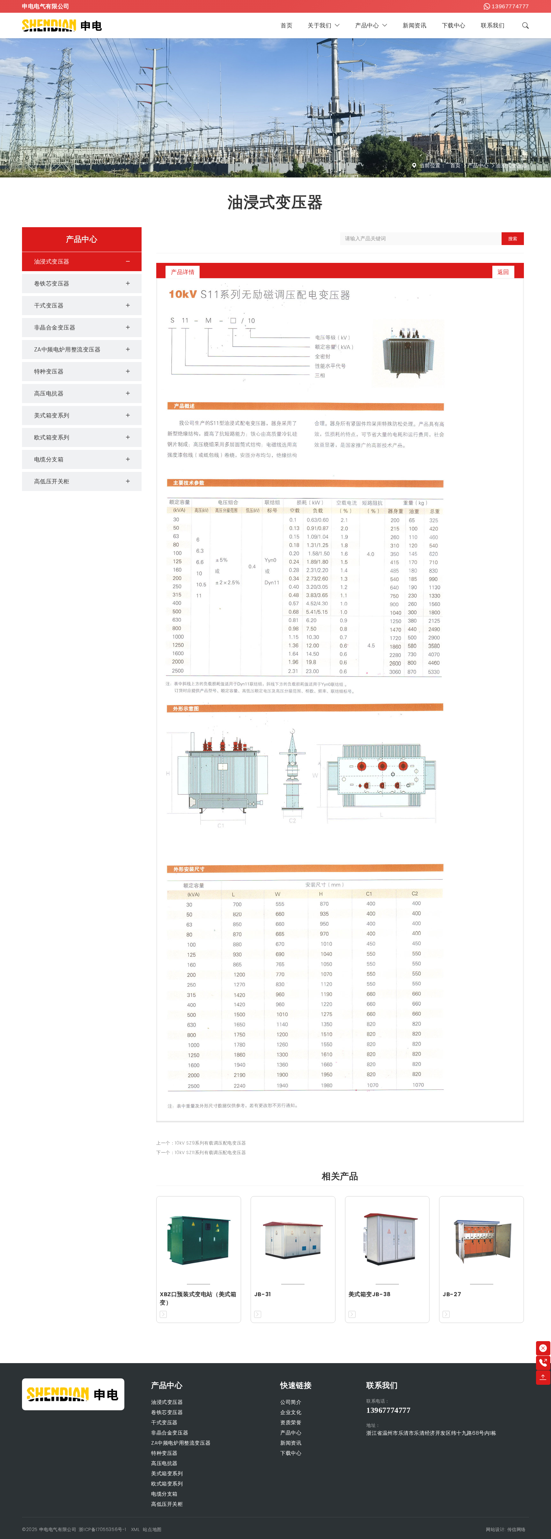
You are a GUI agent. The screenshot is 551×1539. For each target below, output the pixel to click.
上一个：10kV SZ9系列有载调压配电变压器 (201, 1143)
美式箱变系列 (52, 415)
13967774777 (510, 6)
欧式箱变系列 (52, 437)
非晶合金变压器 (55, 327)
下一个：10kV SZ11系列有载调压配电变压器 (201, 1152)
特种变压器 (49, 371)
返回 (503, 272)
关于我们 (319, 25)
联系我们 (492, 25)
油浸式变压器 (511, 165)
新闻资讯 (414, 25)
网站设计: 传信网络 (506, 1529)
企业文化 (290, 1412)
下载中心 (454, 25)
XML (135, 1529)
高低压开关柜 (52, 481)
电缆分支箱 (49, 459)
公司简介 (290, 1402)
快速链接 (296, 1385)
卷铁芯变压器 (52, 283)
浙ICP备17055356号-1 (103, 1529)
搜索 (512, 238)
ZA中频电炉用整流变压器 (67, 349)
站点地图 (152, 1529)
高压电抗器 (49, 393)
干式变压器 (49, 305)
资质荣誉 (290, 1422)
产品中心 (367, 25)
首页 (286, 25)
